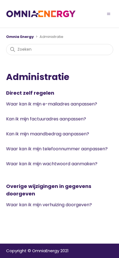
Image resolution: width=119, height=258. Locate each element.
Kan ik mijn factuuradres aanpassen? (46, 119)
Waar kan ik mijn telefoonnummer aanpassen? (57, 149)
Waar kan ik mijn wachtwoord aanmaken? (51, 164)
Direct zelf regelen (30, 92)
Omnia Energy (20, 36)
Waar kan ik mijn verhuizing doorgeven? (49, 205)
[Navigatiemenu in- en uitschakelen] (108, 13)
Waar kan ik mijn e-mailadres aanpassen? (51, 104)
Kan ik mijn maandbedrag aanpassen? (47, 134)
